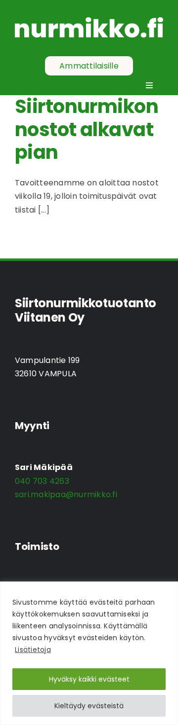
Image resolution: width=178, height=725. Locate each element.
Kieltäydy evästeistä (89, 706)
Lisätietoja (33, 649)
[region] (89, 653)
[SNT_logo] (89, 21)
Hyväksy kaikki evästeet (89, 679)
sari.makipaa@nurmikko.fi (66, 494)
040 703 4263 (42, 481)
